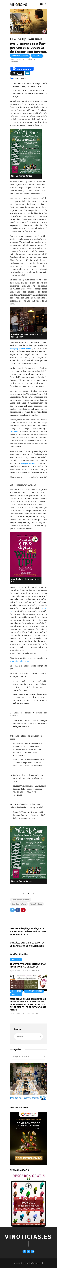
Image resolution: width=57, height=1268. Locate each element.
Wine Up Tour (36, 904)
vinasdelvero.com (20, 690)
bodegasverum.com (21, 703)
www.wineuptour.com (19, 661)
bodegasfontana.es (21, 726)
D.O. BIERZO (16, 991)
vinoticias (37, 56)
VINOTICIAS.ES (28, 1237)
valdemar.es (37, 766)
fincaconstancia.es (21, 756)
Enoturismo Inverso (20, 56)
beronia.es (17, 795)
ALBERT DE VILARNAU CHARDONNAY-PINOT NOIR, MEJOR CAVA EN (28, 965)
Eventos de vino (19, 904)
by (17, 59)
